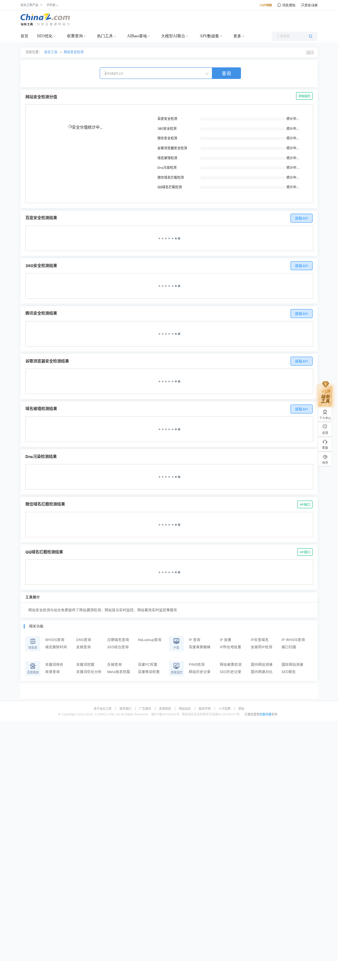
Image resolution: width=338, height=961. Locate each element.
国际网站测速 (292, 664)
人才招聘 (224, 708)
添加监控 (304, 96)
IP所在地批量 (230, 647)
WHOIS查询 (54, 640)
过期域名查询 (118, 640)
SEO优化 (44, 36)
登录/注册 (311, 5)
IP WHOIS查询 (293, 640)
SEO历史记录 (230, 672)
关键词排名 (54, 664)
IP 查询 (194, 640)
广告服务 (145, 708)
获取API (301, 218)
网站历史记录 (200, 672)
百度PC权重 (147, 664)
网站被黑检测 (231, 664)
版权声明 (205, 708)
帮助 (241, 708)
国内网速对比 (262, 672)
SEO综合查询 (118, 647)
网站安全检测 (74, 52)
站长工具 (50, 52)
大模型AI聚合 (173, 36)
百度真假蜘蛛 (200, 647)
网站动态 (185, 708)
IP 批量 (225, 640)
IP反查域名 (260, 640)
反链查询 (114, 664)
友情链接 (165, 708)
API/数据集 (209, 36)
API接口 (305, 504)
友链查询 (83, 647)
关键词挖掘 (85, 664)
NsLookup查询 (149, 640)
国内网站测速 (262, 664)
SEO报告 (289, 672)
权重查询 (75, 36)
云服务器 (265, 714)
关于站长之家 (103, 708)
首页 (24, 36)
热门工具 (105, 36)
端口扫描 (289, 647)
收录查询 (52, 672)
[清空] (208, 73)
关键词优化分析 (89, 672)
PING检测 (197, 664)
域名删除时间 (56, 647)
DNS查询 (83, 640)
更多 (237, 36)
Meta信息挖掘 (118, 672)
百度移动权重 (149, 672)
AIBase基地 (137, 36)
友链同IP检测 (261, 647)
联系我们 (125, 708)
